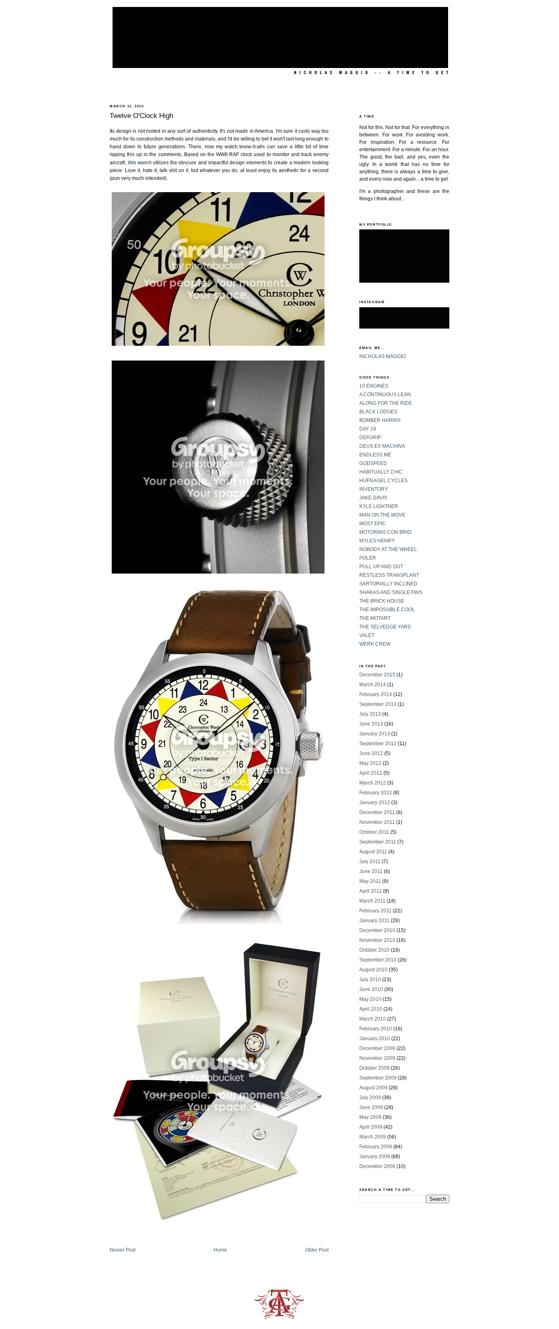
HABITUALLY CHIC (381, 472)
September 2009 (378, 1078)
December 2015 (377, 675)
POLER (367, 558)
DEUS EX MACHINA (382, 446)
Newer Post (122, 1250)
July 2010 (370, 979)
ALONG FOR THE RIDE (385, 403)
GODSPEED (373, 463)
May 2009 (370, 1117)
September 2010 (378, 960)
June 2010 (371, 989)
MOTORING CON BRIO (385, 532)
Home (220, 1250)
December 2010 (377, 930)
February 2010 (375, 1029)
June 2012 (371, 753)
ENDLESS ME (375, 455)
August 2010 (373, 970)
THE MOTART (374, 618)
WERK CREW (374, 644)
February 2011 (375, 911)
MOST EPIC (372, 523)
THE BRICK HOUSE (381, 601)
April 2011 (370, 891)
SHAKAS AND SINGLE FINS (390, 592)
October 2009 (374, 1068)
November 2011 (377, 822)
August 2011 (373, 852)
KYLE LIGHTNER (378, 506)
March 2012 (372, 783)
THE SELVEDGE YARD (385, 627)
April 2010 (370, 1009)
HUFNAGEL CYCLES (383, 480)
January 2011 (374, 920)
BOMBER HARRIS (380, 420)
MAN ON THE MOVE (382, 515)
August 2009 (373, 1088)
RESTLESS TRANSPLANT (389, 575)
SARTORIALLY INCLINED (388, 584)
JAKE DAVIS (373, 498)
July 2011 (370, 861)
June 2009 (371, 1107)
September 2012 (378, 743)
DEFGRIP (370, 437)
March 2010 (372, 1019)
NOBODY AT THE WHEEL (388, 549)
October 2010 (374, 950)
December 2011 (377, 812)
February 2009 (375, 1147)
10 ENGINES (373, 386)
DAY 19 (367, 429)
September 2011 (377, 842)
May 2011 (370, 881)
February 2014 (375, 694)
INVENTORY (373, 489)
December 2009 (377, 1048)
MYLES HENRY (377, 541)
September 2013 (378, 704)
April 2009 (370, 1127)
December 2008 (377, 1166)
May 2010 (370, 999)
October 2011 (374, 832)
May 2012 (370, 763)
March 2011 (372, 901)
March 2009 (372, 1137)
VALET (366, 635)
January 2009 (374, 1156)
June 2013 (371, 724)
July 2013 (370, 714)
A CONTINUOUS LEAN (385, 394)
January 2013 (374, 734)
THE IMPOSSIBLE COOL (387, 609)
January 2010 (374, 1038)
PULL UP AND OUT (381, 566)
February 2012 (375, 793)
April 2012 (370, 773)
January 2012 (374, 802)
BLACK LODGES (378, 412)
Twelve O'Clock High (141, 116)
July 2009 (370, 1097)
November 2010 (377, 940)
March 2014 (372, 684)
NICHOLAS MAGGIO (382, 356)
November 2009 (377, 1058)
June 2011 (371, 871)
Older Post (317, 1250)
